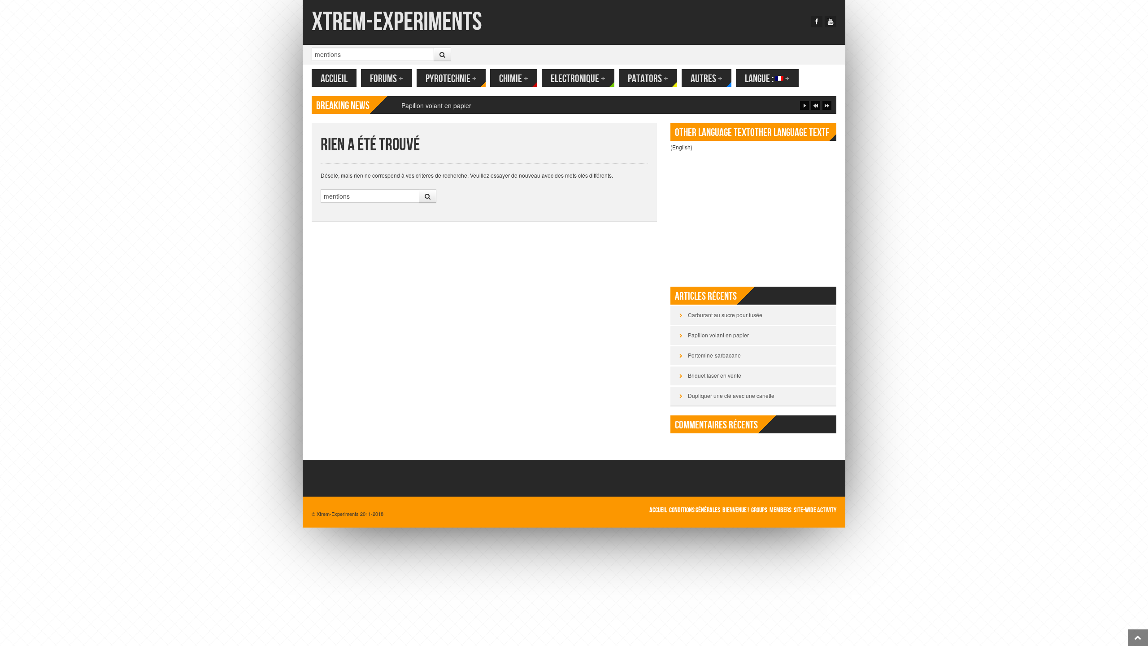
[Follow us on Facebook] (816, 21)
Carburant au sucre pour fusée (725, 315)
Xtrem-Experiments (397, 22)
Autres (706, 78)
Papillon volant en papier (436, 105)
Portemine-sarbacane (714, 355)
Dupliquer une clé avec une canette (731, 395)
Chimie (513, 78)
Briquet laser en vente (714, 375)
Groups (759, 510)
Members (780, 510)
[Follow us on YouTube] (830, 21)
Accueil (334, 78)
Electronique (578, 78)
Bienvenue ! (735, 510)
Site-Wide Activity (815, 510)
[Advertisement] (753, 215)
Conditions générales (694, 510)
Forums (386, 78)
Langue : (767, 78)
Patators (648, 78)
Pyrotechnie (451, 78)
